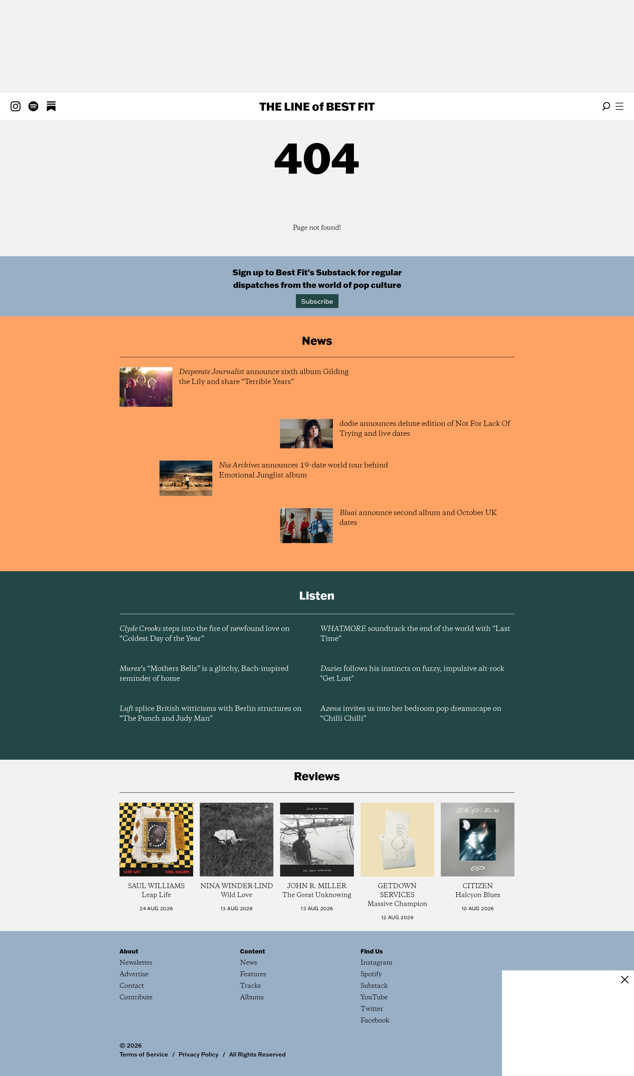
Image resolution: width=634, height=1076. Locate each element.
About (129, 951)
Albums (252, 997)
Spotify (371, 974)
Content (252, 951)
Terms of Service (144, 1054)
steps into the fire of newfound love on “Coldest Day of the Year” (205, 634)
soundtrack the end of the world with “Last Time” (415, 634)
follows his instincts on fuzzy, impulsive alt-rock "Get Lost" (412, 674)
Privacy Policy (199, 1054)
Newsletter (136, 962)
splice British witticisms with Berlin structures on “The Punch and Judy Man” (210, 714)
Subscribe (317, 301)
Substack (374, 986)
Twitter (372, 1009)
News (248, 962)
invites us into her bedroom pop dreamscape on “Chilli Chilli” (410, 714)
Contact (132, 986)
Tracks (250, 986)
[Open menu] (619, 106)
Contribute (136, 997)
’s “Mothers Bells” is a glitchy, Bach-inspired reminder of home (204, 674)
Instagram (377, 962)
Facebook (375, 1020)
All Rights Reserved (257, 1054)
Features (253, 974)
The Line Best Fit (317, 106)
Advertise (134, 974)
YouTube (374, 997)
